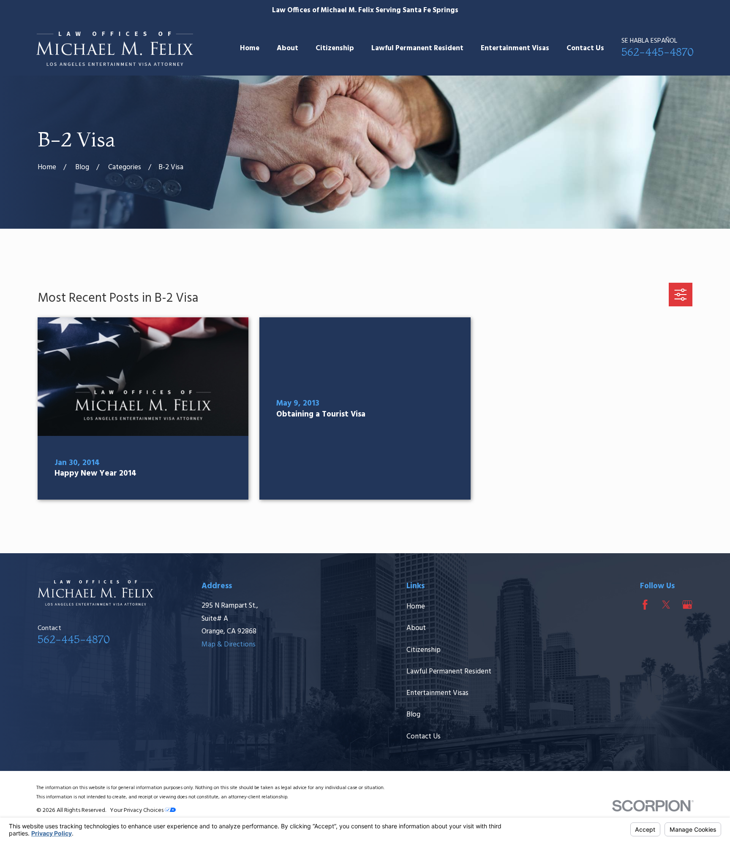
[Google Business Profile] (687, 605)
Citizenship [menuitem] (335, 48)
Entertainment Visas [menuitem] (515, 48)
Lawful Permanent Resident (448, 671)
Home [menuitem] (249, 48)
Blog (413, 714)
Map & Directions (229, 644)
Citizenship (423, 650)
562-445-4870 (657, 51)
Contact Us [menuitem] (585, 48)
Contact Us (423, 736)
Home (415, 606)
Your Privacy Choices (137, 810)
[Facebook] (645, 605)
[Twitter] (666, 605)
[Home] (114, 49)
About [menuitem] (287, 48)
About (416, 628)
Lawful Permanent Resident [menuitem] (417, 48)
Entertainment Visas (437, 693)
